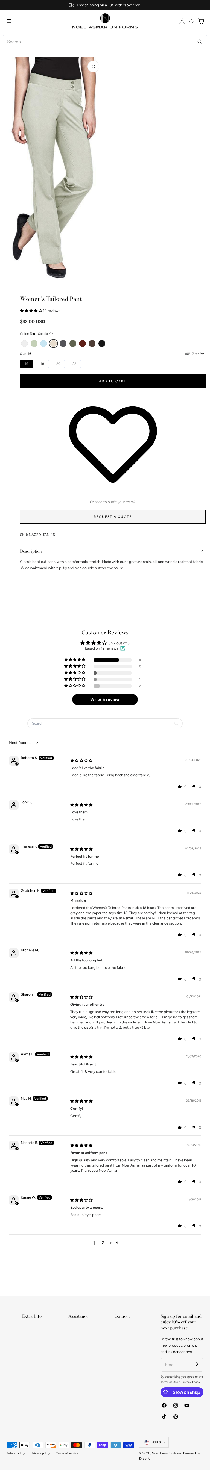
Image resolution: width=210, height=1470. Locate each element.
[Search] (199, 41)
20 (58, 364)
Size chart (199, 353)
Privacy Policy (191, 1382)
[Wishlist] (191, 21)
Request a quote (113, 517)
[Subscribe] (197, 1364)
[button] (9, 21)
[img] (81, 760)
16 (26, 364)
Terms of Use (170, 1382)
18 (42, 364)
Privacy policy (40, 1453)
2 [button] (103, 1242)
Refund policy (16, 1453)
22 (74, 364)
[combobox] (105, 41)
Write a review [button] (105, 699)
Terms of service (67, 1453)
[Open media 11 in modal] (93, 66)
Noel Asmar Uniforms (167, 1453)
